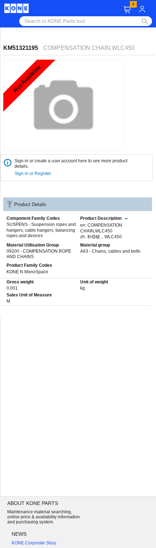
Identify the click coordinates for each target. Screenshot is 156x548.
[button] (127, 9)
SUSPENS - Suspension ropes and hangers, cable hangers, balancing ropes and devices (41, 230)
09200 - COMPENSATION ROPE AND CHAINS (39, 254)
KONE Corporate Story (34, 542)
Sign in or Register (33, 173)
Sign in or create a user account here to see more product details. (71, 163)
